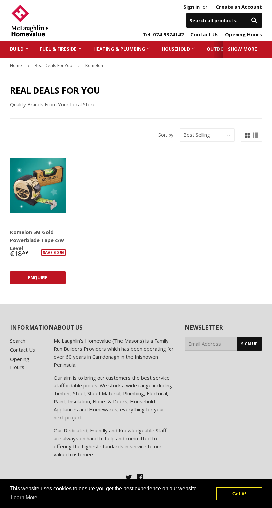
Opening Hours (243, 34)
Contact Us (204, 34)
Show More (242, 49)
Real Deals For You (53, 65)
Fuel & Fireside (59, 49)
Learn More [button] (24, 497)
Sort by (165, 135)
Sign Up (249, 344)
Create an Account (239, 6)
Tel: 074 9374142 (163, 34)
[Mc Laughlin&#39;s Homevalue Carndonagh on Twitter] (128, 478)
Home (16, 65)
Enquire (38, 277)
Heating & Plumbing (119, 49)
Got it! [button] (239, 493)
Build (17, 49)
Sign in (191, 6)
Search (17, 340)
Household (176, 49)
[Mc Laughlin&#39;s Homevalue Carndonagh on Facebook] (140, 478)
